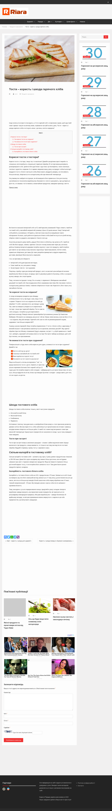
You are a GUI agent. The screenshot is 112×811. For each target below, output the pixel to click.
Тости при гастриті (19, 147)
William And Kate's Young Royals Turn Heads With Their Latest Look (63, 654)
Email (6, 720)
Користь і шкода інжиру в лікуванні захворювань (55, 541)
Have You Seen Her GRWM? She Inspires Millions (62, 676)
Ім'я (5, 713)
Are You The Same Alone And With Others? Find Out (39, 676)
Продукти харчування (28, 94)
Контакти (81, 785)
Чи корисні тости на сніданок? (23, 139)
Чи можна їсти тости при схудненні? (24, 142)
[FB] (108, 2)
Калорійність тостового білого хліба (24, 151)
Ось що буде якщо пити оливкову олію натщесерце (38, 621)
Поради (40, 21)
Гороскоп (87, 57)
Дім (49, 21)
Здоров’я (30, 21)
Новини (82, 21)
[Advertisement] (40, 109)
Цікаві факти (70, 21)
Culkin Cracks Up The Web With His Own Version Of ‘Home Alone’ (38, 654)
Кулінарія (58, 21)
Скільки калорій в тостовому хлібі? (22, 149)
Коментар (7, 692)
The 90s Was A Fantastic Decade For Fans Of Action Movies (14, 676)
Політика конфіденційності (86, 783)
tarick (16, 94)
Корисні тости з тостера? (18, 137)
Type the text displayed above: (22, 732)
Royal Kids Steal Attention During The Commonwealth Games (15, 654)
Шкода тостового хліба (18, 144)
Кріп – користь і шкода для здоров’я (19, 541)
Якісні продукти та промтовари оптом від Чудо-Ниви (13, 625)
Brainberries (15, 656)
